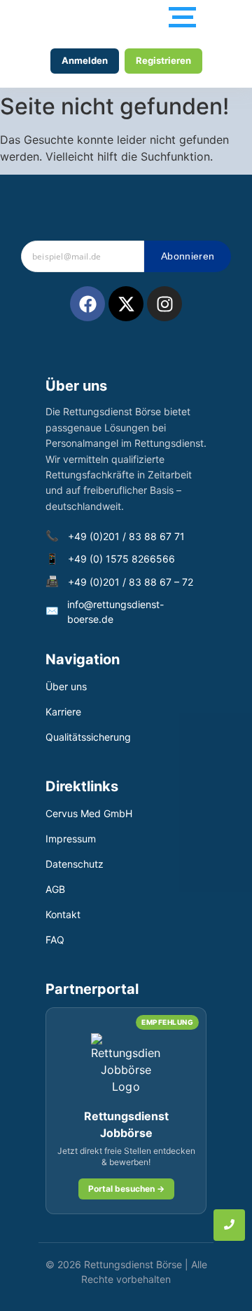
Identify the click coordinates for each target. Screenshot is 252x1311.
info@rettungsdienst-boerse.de (115, 611)
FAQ (55, 940)
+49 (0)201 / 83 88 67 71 (126, 536)
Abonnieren (187, 256)
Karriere (63, 712)
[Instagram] (164, 303)
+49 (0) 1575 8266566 (121, 559)
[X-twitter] (126, 303)
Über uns (66, 686)
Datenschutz (75, 864)
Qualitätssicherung (88, 737)
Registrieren (163, 60)
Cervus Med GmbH (89, 813)
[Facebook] (87, 303)
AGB (55, 889)
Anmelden (85, 60)
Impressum (71, 839)
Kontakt (63, 914)
